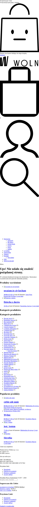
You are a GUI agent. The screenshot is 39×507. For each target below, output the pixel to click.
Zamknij (2, 55)
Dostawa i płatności (10, 473)
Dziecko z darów (5, 489)
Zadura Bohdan (8, 390)
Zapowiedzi (7, 252)
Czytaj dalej (19, 296)
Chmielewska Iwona (10, 325)
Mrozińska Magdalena (10, 361)
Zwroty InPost (8, 474)
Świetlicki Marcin (9, 383)
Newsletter (11, 257)
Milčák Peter (7, 357)
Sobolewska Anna (9, 378)
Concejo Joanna (8, 327)
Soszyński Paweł (9, 379)
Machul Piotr (8, 352)
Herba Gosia (7, 339)
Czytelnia (6, 251)
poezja (9, 246)
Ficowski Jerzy (8, 335)
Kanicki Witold (8, 342)
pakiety (10, 249)
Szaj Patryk (7, 385)
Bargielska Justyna (26, 306)
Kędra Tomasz (8, 345)
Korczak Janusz (8, 349)
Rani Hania (7, 374)
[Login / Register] (19, 157)
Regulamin (7, 469)
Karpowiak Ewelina (10, 296)
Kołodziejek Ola (9, 347)
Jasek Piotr (29, 294)
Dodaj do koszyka (16, 407)
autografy (10, 240)
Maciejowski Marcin (10, 354)
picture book (11, 244)
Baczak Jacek (8, 318)
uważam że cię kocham (7, 487)
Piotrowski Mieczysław (11, 369)
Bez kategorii (8, 322)
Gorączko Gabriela (9, 337)
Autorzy (6, 254)
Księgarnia (7, 239)
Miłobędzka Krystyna (10, 359)
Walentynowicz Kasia (10, 388)
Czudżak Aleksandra (10, 328)
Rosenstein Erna (9, 376)
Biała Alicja (7, 323)
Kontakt (6, 256)
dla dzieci (10, 242)
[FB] (5, 259)
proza (9, 247)
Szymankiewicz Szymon (11, 386)
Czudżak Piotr (8, 330)
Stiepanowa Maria (9, 381)
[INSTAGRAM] (9, 261)
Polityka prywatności (10, 471)
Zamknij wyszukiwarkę (7, 506)
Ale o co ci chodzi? (6, 490)
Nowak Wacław (8, 362)
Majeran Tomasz (9, 356)
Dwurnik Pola (8, 334)
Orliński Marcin (8, 364)
